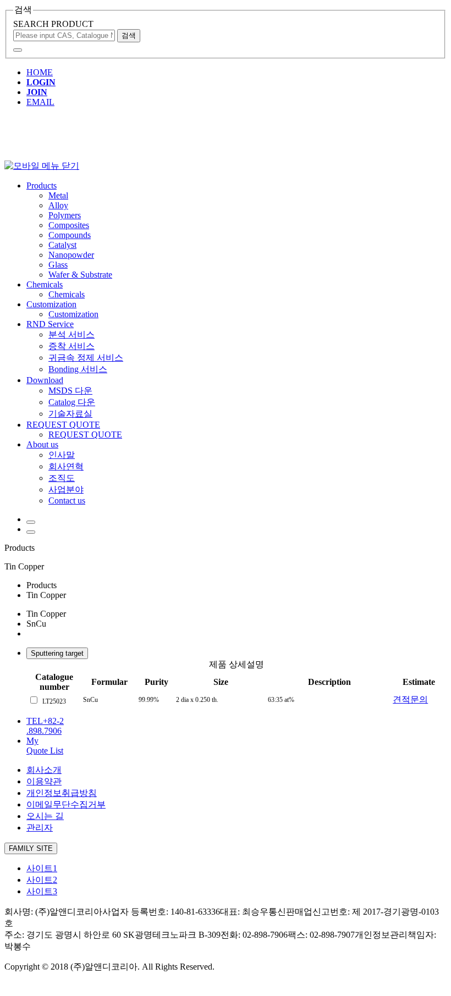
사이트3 (41, 891)
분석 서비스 (71, 334)
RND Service (50, 324)
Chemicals (44, 284)
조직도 (61, 478)
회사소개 (44, 769)
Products (41, 185)
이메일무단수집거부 (66, 804)
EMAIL (40, 102)
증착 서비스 (71, 346)
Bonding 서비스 (77, 369)
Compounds (69, 235)
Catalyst (62, 245)
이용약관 (44, 781)
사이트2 (41, 879)
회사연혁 (66, 466)
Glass (58, 264)
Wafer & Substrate (80, 274)
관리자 (39, 827)
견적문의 (410, 699)
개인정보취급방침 (61, 793)
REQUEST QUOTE (63, 424)
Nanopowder (71, 254)
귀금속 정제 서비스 (85, 357)
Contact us (66, 500)
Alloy (58, 205)
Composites (68, 225)
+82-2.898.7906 (45, 725)
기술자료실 (70, 413)
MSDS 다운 (70, 390)
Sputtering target (57, 653)
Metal (58, 195)
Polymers (64, 215)
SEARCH (53, 24)
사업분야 (66, 489)
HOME (39, 72)
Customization (51, 304)
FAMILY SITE (31, 848)
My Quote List (44, 745)
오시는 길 (45, 816)
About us (42, 444)
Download (44, 380)
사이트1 (41, 868)
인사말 (61, 455)
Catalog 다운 (71, 402)
